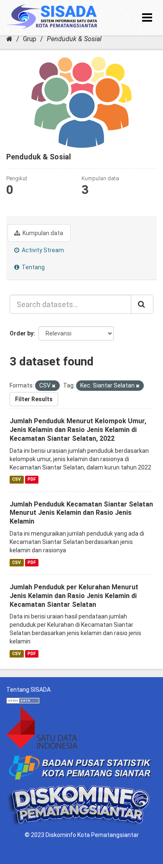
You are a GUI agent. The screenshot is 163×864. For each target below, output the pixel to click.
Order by (21, 333)
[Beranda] (9, 39)
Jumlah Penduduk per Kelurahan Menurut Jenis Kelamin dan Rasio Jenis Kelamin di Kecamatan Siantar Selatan (74, 595)
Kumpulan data (42, 233)
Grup (29, 39)
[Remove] (54, 386)
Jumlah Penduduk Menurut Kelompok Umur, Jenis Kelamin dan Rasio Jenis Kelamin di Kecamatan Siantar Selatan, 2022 (78, 429)
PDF (32, 479)
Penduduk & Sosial (74, 39)
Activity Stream (42, 250)
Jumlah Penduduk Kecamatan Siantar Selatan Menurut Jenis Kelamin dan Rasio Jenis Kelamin (81, 513)
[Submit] (142, 304)
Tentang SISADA (28, 689)
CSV (16, 479)
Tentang (32, 267)
